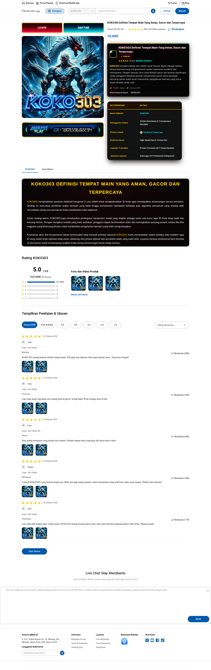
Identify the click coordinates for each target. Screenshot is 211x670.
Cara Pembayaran (103, 643)
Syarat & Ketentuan (79, 643)
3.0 (88, 325)
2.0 (102, 325)
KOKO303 (114, 66)
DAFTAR (83, 27)
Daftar (167, 11)
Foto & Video (47, 325)
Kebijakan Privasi (78, 639)
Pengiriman (100, 647)
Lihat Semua (34, 551)
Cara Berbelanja (102, 639)
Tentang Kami (77, 647)
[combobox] (172, 325)
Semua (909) (29, 325)
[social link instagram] (147, 640)
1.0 (115, 325)
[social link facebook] (157, 640)
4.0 (75, 325)
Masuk (182, 11)
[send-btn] (62, 653)
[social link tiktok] (162, 640)
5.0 (62, 325)
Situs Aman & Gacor (119, 92)
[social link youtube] (152, 640)
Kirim (198, 619)
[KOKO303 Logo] (31, 11)
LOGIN (42, 27)
